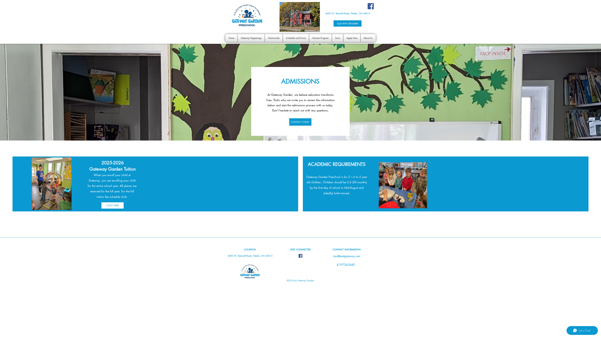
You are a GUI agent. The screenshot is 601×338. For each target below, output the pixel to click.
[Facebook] (371, 6)
